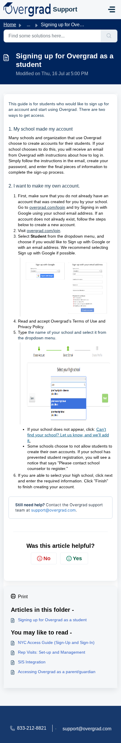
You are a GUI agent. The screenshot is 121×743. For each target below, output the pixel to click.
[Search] (109, 35)
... (28, 24)
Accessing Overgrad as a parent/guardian (56, 671)
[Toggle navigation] (111, 9)
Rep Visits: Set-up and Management (51, 652)
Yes (77, 558)
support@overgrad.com (53, 510)
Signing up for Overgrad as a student (52, 619)
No (47, 558)
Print (23, 596)
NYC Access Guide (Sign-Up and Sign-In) (56, 642)
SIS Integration (32, 662)
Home (10, 24)
